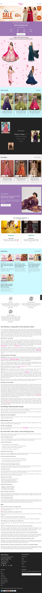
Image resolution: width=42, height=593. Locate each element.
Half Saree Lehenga (21, 136)
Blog (1, 571)
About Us (2, 573)
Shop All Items (37, 157)
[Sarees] (31, 51)
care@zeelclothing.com (4, 561)
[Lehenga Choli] (18, 61)
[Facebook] (3, 565)
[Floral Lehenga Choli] (11, 51)
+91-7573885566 (3, 563)
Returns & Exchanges (4, 580)
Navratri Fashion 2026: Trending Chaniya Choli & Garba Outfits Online (20, 265)
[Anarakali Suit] (39, 84)
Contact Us (2, 575)
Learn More (10, 307)
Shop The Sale (21, 34)
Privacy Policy (3, 576)
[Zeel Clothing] (21, 4)
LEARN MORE (30, 307)
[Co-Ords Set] (11, 75)
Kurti (22, 565)
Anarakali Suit (30, 84)
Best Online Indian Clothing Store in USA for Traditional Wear (7, 265)
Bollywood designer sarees (22, 366)
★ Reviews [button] (41, 297)
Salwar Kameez (21, 138)
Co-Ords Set (9, 84)
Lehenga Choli (9, 60)
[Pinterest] (1, 565)
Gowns (23, 559)
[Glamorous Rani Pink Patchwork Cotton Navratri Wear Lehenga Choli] (34, 101)
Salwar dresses (7, 402)
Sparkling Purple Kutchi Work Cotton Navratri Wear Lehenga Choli (7, 112)
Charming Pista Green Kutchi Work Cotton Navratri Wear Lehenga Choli (21, 112)
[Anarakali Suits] (31, 75)
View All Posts (37, 251)
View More (38, 90)
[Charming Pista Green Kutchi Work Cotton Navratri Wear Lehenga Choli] (20, 101)
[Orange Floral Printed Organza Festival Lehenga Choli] (20, 168)
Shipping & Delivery (4, 582)
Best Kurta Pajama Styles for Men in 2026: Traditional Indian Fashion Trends (34, 265)
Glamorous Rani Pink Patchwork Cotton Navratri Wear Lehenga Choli (34, 112)
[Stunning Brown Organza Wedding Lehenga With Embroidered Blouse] (34, 168)
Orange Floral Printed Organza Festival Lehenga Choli (21, 179)
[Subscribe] (40, 574)
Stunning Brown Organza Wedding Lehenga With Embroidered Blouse (34, 179)
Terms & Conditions (4, 578)
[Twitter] (8, 565)
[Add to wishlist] (7, 109)
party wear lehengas (4, 359)
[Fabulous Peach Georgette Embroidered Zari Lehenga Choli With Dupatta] (7, 168)
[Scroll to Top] (40, 587)
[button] (19, 583)
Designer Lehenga (19, 134)
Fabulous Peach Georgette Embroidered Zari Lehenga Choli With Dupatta (7, 179)
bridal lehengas (38, 394)
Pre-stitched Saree (29, 60)
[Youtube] (11, 565)
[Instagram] (6, 565)
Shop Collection (5, 205)
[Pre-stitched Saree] (39, 61)
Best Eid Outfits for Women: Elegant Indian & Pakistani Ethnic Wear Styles (7, 285)
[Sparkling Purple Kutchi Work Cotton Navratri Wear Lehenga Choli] (7, 101)
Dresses (23, 563)
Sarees (21, 141)
